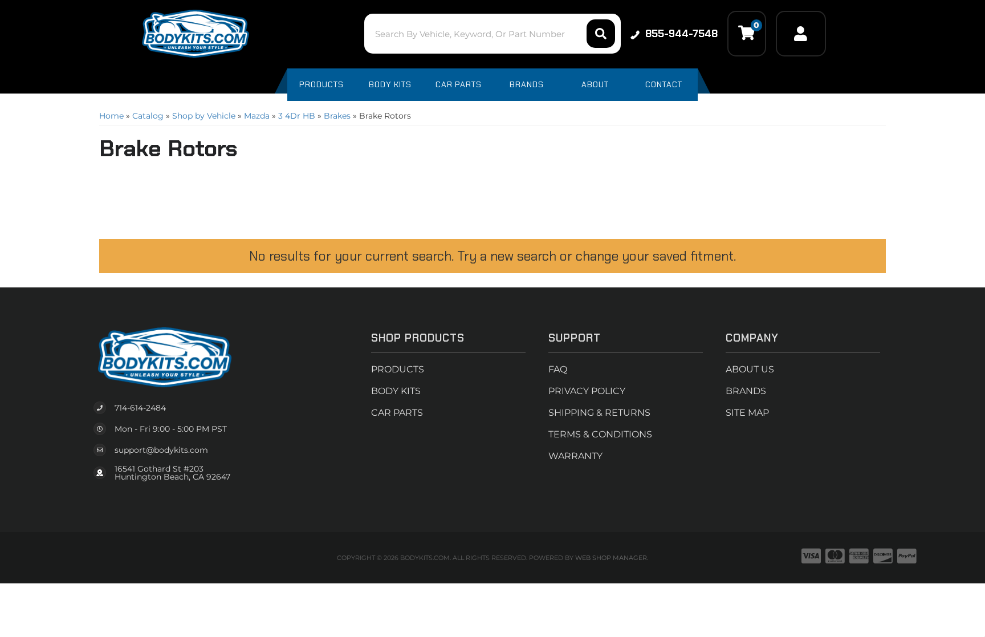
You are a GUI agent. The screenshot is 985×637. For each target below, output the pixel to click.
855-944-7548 (681, 33)
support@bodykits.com (161, 450)
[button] (492, 34)
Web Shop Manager (611, 558)
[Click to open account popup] (801, 33)
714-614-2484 (140, 408)
